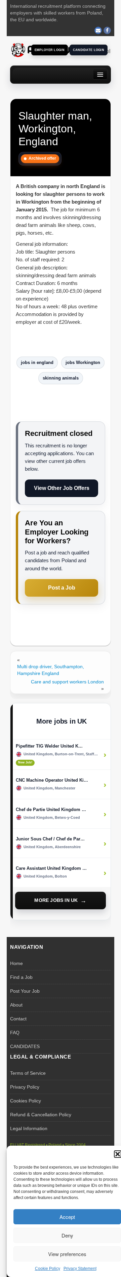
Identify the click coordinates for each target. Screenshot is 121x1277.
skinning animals (61, 378)
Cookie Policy (47, 1268)
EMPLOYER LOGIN (50, 50)
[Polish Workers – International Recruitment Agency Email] (98, 30)
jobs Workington (83, 362)
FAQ (14, 1032)
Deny (67, 1235)
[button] (117, 1154)
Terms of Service (28, 1073)
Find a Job (21, 977)
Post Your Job (25, 991)
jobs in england (37, 362)
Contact (18, 1018)
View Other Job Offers (61, 488)
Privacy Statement (80, 1268)
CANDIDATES (25, 1046)
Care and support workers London (67, 681)
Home (16, 963)
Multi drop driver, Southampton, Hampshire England (50, 670)
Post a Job (61, 588)
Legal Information (28, 1128)
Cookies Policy (25, 1100)
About (16, 1005)
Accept (67, 1216)
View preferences (67, 1253)
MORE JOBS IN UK (56, 900)
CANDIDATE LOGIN (88, 50)
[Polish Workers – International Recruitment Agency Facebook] (107, 30)
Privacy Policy (24, 1087)
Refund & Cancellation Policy (40, 1114)
